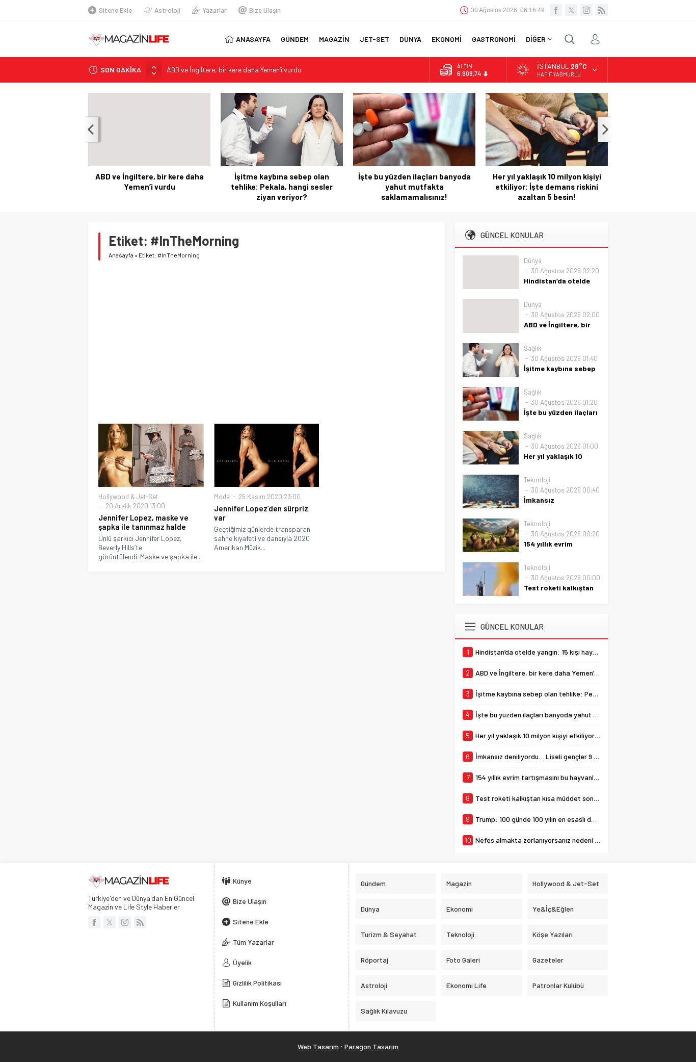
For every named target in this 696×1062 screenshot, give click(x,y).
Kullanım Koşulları (259, 1003)
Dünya (533, 260)
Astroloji (167, 10)
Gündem (373, 883)
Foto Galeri (463, 959)
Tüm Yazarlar (253, 942)
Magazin (459, 883)
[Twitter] (571, 10)
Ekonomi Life (466, 985)
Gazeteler (548, 959)
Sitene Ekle (115, 10)
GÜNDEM (295, 39)
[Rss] (602, 10)
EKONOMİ (447, 39)
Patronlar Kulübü (558, 985)
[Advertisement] (266, 342)
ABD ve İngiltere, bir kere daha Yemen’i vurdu (234, 69)
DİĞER (536, 39)
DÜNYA (410, 39)
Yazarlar (215, 10)
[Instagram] (586, 10)
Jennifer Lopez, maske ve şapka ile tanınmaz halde (143, 522)
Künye (242, 880)
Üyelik (242, 962)
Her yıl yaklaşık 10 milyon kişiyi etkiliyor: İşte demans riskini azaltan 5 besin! (547, 186)
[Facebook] (556, 10)
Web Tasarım (318, 1046)
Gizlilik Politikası (257, 982)
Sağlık (533, 348)
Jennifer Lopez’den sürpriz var (261, 513)
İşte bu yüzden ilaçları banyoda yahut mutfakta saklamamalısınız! (414, 186)
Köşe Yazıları (552, 934)
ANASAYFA (253, 39)
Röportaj (374, 959)
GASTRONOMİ (494, 39)
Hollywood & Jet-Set (128, 497)
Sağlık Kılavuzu (384, 1010)
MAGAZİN (334, 39)
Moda (222, 497)
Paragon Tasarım (371, 1046)
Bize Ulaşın (265, 10)
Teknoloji (537, 480)
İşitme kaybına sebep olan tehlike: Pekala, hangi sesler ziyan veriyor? (282, 186)
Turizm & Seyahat (389, 934)
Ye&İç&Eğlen (553, 908)
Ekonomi (459, 908)
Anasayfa (121, 254)
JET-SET (374, 39)
